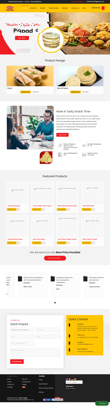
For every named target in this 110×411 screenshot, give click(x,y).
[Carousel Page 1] (53, 302)
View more (62, 135)
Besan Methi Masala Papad (67, 206)
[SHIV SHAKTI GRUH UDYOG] (10, 8)
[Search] (103, 8)
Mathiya (41, 392)
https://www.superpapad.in (85, 351)
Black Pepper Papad (90, 239)
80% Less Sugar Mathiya (46, 388)
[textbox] (22, 330)
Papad (9, 88)
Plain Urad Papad (39, 239)
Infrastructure (54, 8)
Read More (16, 283)
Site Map (9, 387)
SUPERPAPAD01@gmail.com (95, 1)
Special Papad (62, 88)
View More (36, 92)
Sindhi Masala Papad (15, 239)
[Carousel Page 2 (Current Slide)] (55, 302)
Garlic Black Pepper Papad (67, 239)
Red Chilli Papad (88, 206)
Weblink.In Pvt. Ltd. (28, 400)
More (84, 8)
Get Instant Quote (54, 258)
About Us (33, 8)
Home (25, 8)
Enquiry (24, 384)
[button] (77, 1)
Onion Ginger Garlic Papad (42, 206)
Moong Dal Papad (14, 206)
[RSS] (23, 387)
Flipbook (65, 8)
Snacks (42, 8)
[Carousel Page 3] (57, 302)
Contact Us (75, 8)
